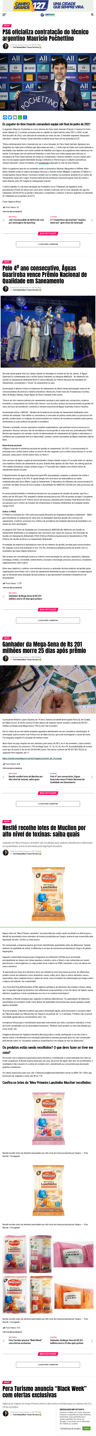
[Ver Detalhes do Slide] (48, 6)
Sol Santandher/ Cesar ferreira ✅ (27, 47)
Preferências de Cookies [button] (70, 1428)
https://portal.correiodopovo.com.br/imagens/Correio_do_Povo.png (32, 758)
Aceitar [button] (86, 1428)
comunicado (43, 163)
